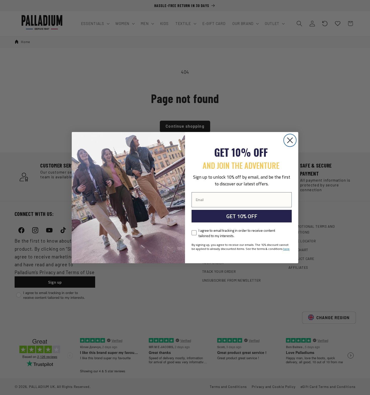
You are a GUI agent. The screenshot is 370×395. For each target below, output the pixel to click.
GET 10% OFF (241, 216)
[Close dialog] (290, 140)
